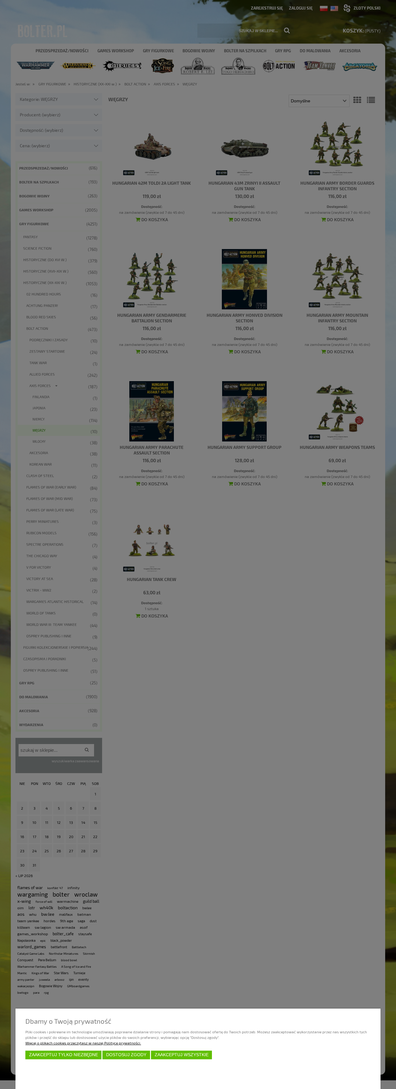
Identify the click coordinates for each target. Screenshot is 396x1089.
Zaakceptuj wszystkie (182, 1054)
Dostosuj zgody (126, 1054)
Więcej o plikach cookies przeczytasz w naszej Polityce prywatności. (83, 1043)
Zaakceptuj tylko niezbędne (63, 1054)
